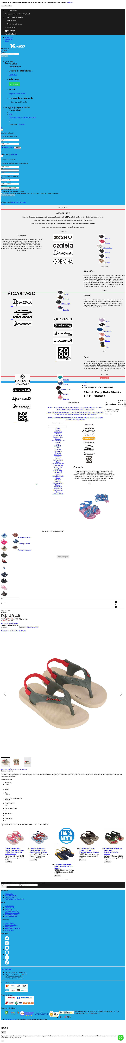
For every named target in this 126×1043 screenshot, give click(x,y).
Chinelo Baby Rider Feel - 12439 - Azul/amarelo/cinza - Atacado (64, 866)
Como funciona (9, 907)
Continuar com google (29, 117)
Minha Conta (9, 37)
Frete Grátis (13, 10)
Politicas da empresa (11, 895)
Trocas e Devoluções (11, 911)
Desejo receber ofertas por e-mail (13, 191)
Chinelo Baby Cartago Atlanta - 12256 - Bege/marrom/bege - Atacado (89, 850)
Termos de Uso (9, 897)
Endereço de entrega (11, 925)
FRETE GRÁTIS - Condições (14, 899)
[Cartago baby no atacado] (22, 384)
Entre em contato (6, 969)
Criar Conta (8, 39)
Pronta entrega (10, 30)
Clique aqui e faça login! (18, 202)
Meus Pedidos (9, 923)
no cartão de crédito (11, 20)
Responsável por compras (9, 189)
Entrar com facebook (15, 117)
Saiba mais (69, 2)
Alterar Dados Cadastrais (12, 928)
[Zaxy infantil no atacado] (63, 360)
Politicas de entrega (11, 916)
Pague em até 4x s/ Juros (14, 17)
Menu (2, 204)
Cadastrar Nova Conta (8, 195)
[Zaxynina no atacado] (21, 422)
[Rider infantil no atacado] (63, 335)
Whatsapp (4, 185)
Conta (86, 382)
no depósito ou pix (10, 27)
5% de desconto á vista (14, 24)
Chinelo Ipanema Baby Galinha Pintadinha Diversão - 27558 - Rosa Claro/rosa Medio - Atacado (14, 851)
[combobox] (10, 54)
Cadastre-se (21, 124)
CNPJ (3, 172)
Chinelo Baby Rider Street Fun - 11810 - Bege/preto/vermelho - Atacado (113, 851)
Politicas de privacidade (12, 913)
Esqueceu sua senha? (7, 147)
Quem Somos (9, 894)
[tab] (63, 204)
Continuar (17, 147)
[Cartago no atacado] (21, 296)
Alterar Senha (9, 926)
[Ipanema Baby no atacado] (21, 402)
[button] (5, 694)
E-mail (3, 142)
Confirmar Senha (6, 182)
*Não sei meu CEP (32, 627)
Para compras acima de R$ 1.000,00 (17, 14)
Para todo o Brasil (10, 34)
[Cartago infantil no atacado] (63, 320)
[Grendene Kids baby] (22, 393)
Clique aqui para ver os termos (49, 193)
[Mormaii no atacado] (21, 319)
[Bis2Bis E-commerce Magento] (64, 1017)
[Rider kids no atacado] (21, 408)
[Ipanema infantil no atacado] (63, 344)
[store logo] (17, 48)
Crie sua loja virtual (11, 1019)
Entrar (7, 41)
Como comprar (9, 906)
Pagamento (8, 909)
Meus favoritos (9, 930)
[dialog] (63, 1034)
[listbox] (63, 564)
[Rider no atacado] (21, 325)
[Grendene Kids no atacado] (63, 328)
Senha (3, 145)
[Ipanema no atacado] (21, 306)
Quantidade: (5, 603)
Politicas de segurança (11, 914)
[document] (63, 4)
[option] (4, 555)
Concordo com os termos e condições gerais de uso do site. (31, 193)
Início (85, 385)
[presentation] (67, 879)
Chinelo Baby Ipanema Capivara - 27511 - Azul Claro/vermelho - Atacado (38, 850)
